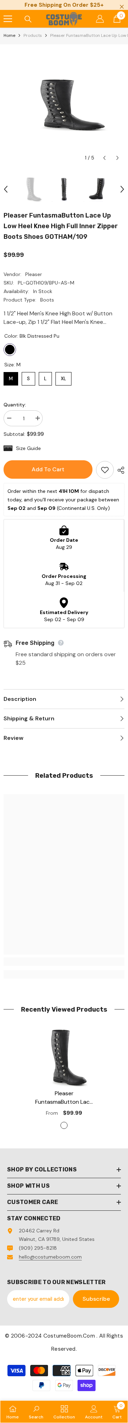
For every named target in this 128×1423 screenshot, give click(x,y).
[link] (64, 961)
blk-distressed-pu (64, 1125)
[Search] (28, 19)
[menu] (8, 19)
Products (32, 35)
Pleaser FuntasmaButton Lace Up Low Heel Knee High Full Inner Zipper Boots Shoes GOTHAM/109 (64, 1098)
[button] (104, 158)
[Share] (119, 470)
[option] (64, 104)
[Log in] (100, 19)
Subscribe (96, 1299)
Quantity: (15, 404)
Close (121, 7)
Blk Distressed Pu (10, 349)
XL (63, 377)
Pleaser (33, 274)
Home (9, 35)
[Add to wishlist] (105, 470)
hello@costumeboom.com (50, 1257)
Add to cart (48, 469)
